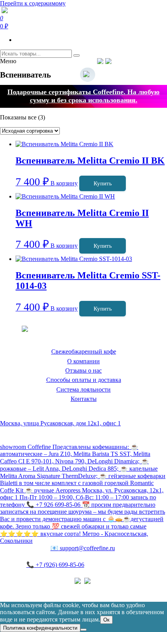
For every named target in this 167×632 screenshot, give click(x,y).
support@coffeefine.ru (82, 548)
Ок (106, 620)
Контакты (84, 398)
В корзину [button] (64, 183)
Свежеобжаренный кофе (83, 351)
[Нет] (83, 630)
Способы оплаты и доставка (83, 379)
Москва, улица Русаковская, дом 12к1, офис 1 (60, 423)
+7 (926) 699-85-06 (55, 564)
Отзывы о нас (83, 370)
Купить (103, 183)
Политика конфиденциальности (42, 588)
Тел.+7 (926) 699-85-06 (140, 61)
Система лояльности (83, 389)
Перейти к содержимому (33, 3)
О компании (83, 361)
